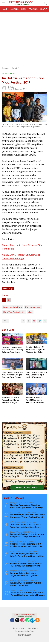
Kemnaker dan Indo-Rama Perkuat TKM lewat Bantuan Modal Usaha (26, 564)
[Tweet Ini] (29, 321)
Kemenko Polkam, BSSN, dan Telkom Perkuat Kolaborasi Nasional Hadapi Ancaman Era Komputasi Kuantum (27, 593)
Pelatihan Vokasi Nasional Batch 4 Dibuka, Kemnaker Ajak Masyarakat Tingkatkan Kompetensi (26, 545)
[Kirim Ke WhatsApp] (45, 321)
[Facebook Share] (23, 321)
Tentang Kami (19, 628)
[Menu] (4, 3)
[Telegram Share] (39, 321)
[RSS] (37, 620)
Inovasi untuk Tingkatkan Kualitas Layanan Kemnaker (25, 584)
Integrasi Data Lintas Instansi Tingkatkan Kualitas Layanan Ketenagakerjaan (23, 574)
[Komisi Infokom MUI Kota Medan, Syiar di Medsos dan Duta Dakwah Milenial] (36, 339)
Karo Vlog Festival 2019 (13, 312)
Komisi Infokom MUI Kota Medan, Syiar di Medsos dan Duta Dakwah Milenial (35, 349)
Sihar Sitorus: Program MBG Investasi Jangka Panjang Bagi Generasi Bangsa (12, 375)
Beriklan (32, 628)
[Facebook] (12, 620)
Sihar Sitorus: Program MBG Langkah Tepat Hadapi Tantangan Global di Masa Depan (36, 375)
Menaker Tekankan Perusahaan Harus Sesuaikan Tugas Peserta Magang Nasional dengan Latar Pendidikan (12, 400)
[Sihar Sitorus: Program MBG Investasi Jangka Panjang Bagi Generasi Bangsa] (12, 364)
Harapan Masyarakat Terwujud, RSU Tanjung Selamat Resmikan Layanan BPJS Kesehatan (12, 349)
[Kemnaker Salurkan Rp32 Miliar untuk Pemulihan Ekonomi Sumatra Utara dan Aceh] (36, 389)
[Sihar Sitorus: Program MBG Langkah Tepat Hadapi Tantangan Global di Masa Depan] (36, 364)
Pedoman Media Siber (25, 631)
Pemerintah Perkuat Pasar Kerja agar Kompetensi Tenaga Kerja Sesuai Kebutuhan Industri (27, 535)
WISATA (13, 73)
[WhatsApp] (27, 620)
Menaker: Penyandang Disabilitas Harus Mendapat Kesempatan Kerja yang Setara (26, 506)
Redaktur (11, 87)
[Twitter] (17, 620)
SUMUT (5, 73)
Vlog (30, 312)
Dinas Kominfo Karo (12, 307)
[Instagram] (22, 620)
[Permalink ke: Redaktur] (4, 88)
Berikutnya (8, 288)
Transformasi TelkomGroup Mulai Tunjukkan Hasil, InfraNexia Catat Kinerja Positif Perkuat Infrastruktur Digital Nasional (26, 525)
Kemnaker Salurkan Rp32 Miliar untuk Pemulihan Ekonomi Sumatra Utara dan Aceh (35, 400)
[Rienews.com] (20, 3)
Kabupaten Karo (32, 307)
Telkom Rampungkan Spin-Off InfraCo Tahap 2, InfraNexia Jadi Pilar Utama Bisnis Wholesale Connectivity (27, 554)
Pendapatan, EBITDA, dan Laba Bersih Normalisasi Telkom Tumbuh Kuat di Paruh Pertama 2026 (27, 515)
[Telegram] (32, 620)
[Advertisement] (24, 37)
